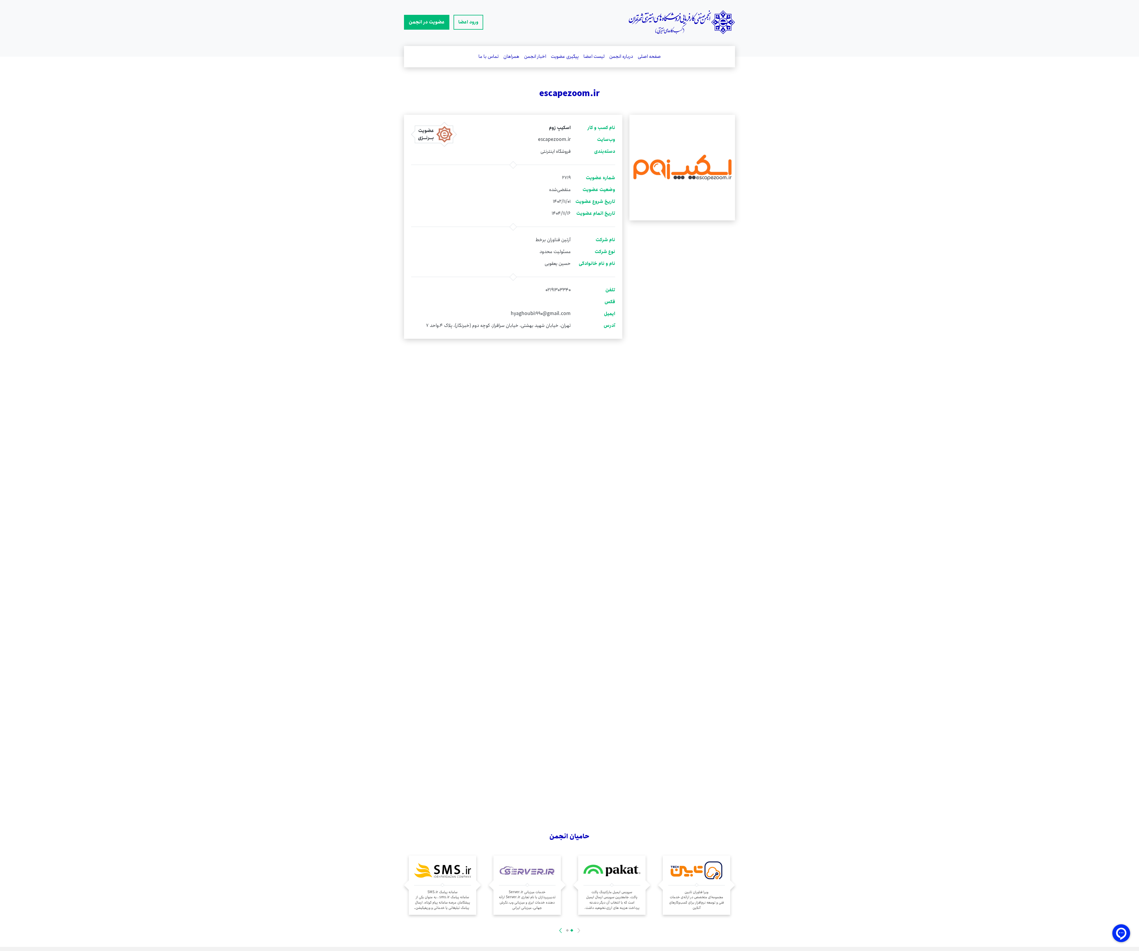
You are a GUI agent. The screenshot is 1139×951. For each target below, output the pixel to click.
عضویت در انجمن (427, 22)
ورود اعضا (468, 22)
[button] (571, 930)
